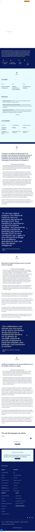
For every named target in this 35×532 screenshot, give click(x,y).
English (5, 42)
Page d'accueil (4, 6)
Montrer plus (14, 38)
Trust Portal (15, 488)
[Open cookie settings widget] (1, 530)
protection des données (5, 38)
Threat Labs (15, 485)
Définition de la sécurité (17, 480)
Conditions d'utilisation (24, 521)
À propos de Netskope (5, 495)
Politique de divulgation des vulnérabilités (12, 521)
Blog (14, 472)
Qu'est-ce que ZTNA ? (5, 488)
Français (11, 42)
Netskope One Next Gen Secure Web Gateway (12, 104)
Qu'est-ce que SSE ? (5, 482)
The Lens (9, 6)
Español (8, 42)
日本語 (17, 42)
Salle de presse (4, 506)
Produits (3, 475)
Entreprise (4, 492)
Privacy (3, 521)
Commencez (27, 1)
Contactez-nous (18, 495)
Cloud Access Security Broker (10, 37)
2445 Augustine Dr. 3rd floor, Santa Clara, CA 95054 (20, 501)
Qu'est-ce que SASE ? (5, 480)
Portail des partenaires (5, 513)
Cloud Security (18, 37)
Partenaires (3, 511)
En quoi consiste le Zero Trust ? (5, 486)
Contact (17, 492)
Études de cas (15, 6)
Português (14, 42)
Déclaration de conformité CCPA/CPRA (8, 524)
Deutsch (3, 42)
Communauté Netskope (17, 475)
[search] (31, 1)
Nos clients (3, 508)
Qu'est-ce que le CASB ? (6, 490)
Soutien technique (16, 482)
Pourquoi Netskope (5, 472)
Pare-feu (10, 38)
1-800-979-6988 (18, 498)
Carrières (3, 498)
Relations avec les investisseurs (7, 503)
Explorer (3, 469)
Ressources (15, 469)
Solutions (3, 477)
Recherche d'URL (16, 490)
